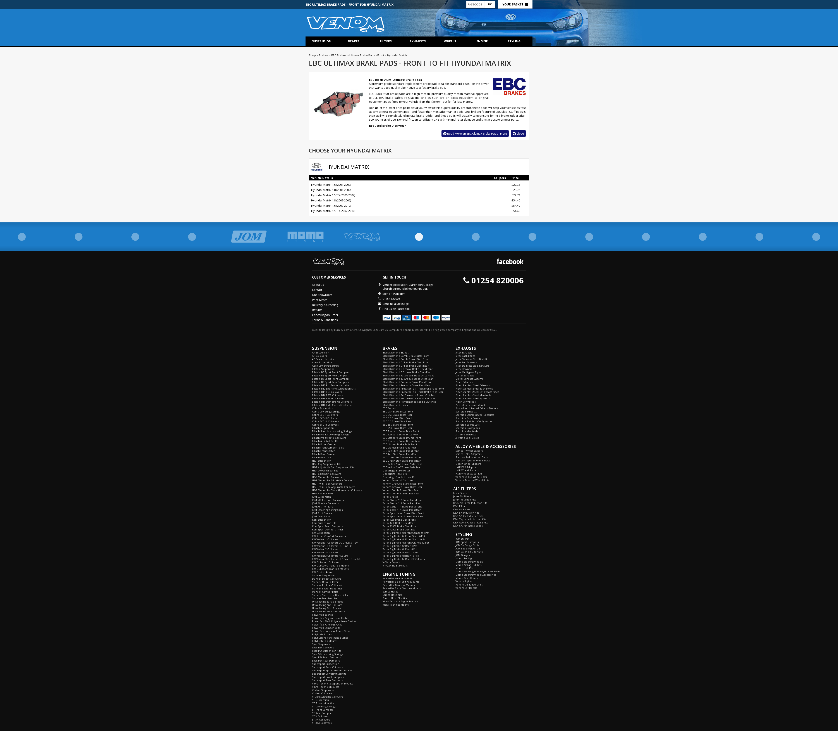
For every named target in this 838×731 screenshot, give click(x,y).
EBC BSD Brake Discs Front (398, 424)
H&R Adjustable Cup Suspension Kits (333, 467)
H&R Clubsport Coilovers (326, 473)
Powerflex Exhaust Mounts (470, 405)
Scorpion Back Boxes (467, 418)
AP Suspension (320, 352)
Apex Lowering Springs (325, 365)
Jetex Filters (460, 493)
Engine (482, 41)
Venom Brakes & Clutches (398, 480)
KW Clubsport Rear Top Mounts (330, 568)
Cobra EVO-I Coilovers (325, 414)
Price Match (319, 300)
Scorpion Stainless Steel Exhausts (474, 414)
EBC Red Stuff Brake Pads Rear (400, 454)
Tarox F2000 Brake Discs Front (400, 526)
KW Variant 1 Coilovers (325, 539)
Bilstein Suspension (323, 369)
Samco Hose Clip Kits (395, 598)
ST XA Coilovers (321, 719)
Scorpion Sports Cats (467, 424)
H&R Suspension (321, 460)
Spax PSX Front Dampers (326, 657)
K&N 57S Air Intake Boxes (468, 525)
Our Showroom (322, 295)
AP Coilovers (319, 355)
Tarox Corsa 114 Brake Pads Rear (402, 509)
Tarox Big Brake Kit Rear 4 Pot (400, 545)
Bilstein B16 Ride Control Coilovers (332, 405)
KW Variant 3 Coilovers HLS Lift (330, 555)
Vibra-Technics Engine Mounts (400, 601)
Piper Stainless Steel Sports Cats (474, 398)
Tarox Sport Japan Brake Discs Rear (403, 516)
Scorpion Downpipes (467, 428)
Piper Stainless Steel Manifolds (473, 395)
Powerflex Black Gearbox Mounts (402, 588)
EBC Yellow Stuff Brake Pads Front (402, 464)
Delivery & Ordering (325, 305)
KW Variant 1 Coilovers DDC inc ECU (332, 545)
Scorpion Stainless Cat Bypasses (473, 421)
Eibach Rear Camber (324, 454)
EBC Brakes (389, 408)
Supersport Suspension (325, 663)
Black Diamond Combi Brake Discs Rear (405, 359)
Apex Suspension (322, 362)
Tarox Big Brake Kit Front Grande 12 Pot (406, 542)
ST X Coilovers (320, 716)
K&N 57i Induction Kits (466, 512)
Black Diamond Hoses (395, 405)
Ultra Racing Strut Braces (326, 608)
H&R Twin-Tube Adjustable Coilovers (333, 486)
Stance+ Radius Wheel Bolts (471, 457)
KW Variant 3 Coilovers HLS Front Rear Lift (336, 559)
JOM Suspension (321, 496)
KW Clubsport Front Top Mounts (330, 565)
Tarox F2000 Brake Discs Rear (400, 529)
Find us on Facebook (396, 309)
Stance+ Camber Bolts (325, 591)
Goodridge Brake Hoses (396, 470)
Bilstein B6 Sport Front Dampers (330, 372)
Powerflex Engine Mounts (397, 578)
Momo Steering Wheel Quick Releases (477, 571)
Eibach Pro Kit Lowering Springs (330, 434)
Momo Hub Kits (464, 568)
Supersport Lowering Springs (329, 673)
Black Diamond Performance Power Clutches (409, 395)
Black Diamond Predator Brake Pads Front (407, 382)
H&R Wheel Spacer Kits (468, 473)
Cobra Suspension (322, 408)
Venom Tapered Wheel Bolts (472, 480)
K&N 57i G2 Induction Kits (468, 516)
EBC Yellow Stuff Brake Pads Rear (402, 467)
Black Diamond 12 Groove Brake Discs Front (408, 375)
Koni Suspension (321, 519)
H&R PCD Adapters (466, 467)
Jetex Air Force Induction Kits (470, 502)
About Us (318, 285)
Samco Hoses (390, 591)
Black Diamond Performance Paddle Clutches (409, 401)
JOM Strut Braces (322, 513)
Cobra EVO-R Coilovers (325, 424)
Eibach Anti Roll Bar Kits (325, 441)
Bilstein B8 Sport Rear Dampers (330, 382)
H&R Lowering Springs (325, 470)
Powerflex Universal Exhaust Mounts (476, 408)
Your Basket (513, 4)
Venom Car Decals (466, 587)
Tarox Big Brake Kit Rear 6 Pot (400, 549)
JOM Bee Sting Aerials (467, 548)
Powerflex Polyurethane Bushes (330, 618)
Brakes (353, 41)
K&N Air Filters (461, 509)
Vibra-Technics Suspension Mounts (332, 683)
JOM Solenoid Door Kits (469, 551)
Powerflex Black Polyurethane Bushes (334, 621)
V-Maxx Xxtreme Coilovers (327, 696)
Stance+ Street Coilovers (326, 578)
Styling (514, 41)
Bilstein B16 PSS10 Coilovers (328, 398)
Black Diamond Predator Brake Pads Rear (407, 385)
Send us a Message (396, 304)
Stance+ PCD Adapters (468, 454)
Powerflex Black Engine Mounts (401, 581)
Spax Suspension (321, 644)
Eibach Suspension (323, 428)
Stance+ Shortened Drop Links (330, 595)
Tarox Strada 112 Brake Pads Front (402, 500)
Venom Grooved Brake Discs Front (403, 483)
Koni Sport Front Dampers (327, 526)
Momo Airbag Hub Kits (468, 564)
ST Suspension (320, 700)
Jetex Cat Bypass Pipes (468, 372)
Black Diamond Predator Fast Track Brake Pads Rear (413, 391)
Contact (317, 290)
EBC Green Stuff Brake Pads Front (402, 457)
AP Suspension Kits (323, 359)
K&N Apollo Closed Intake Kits (470, 522)
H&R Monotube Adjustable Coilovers (333, 480)
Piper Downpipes (465, 401)
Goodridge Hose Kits (395, 473)
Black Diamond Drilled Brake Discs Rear (406, 365)
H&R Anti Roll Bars (322, 493)
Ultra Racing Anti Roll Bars (327, 604)
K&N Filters (459, 506)
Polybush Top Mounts (324, 641)
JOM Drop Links (321, 516)
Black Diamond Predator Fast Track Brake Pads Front (413, 388)
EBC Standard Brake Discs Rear (400, 434)
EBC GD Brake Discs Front (397, 418)
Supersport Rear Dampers (327, 680)
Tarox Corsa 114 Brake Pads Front (402, 506)
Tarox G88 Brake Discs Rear (399, 523)
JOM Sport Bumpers (467, 542)
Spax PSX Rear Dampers (326, 660)
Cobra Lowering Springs (326, 411)
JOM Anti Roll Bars (322, 506)
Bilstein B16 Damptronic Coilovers (332, 401)
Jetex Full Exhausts (466, 362)
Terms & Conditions (325, 320)
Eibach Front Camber (324, 444)
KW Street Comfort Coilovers (329, 536)
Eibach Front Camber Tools (328, 447)
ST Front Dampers (322, 709)
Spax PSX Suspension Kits (326, 650)
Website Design (321, 329)
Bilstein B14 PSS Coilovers (327, 391)
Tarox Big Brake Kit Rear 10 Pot (401, 552)
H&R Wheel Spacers (467, 470)
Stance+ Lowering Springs (327, 588)
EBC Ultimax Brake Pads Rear (399, 447)
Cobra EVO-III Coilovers (325, 421)
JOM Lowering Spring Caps (327, 509)
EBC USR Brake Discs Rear (397, 414)
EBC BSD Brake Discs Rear (397, 428)
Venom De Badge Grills (469, 584)
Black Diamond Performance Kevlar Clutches (409, 398)
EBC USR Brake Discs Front (398, 411)
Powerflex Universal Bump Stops (331, 631)
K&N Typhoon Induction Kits (469, 519)
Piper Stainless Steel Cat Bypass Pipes (477, 391)
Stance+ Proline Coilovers (327, 585)
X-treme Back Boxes (467, 437)
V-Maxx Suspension (323, 690)
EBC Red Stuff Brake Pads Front (401, 450)
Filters (386, 41)
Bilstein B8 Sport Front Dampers (330, 378)
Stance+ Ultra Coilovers (325, 582)
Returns (317, 310)
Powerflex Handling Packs (327, 624)
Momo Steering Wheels (469, 561)
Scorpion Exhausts (466, 411)
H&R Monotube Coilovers (327, 477)
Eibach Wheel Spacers (468, 463)
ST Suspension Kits (323, 703)
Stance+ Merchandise (324, 598)
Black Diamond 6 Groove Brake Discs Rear (407, 372)
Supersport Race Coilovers (327, 667)
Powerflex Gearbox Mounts (399, 585)
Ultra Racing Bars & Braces (327, 601)
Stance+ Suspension (323, 575)
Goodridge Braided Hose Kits (399, 477)
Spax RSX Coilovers (323, 647)
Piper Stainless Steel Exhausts (472, 385)
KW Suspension (321, 532)
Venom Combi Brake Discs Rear (401, 493)
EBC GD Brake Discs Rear (397, 421)
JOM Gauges (462, 555)
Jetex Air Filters (462, 496)
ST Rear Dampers (322, 713)
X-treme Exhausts (465, 434)
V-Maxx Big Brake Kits (395, 565)
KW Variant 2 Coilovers (325, 549)
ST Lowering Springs (324, 706)
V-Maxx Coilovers (322, 693)
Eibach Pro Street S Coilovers (329, 437)
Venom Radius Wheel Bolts (471, 476)
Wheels (450, 41)
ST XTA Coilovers (321, 722)
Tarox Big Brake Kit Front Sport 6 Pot (404, 536)
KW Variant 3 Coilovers (325, 552)
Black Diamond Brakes (396, 352)
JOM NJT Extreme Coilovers (328, 500)
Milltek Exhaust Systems (469, 378)
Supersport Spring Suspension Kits (332, 670)
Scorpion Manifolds (466, 431)
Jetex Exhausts (463, 352)
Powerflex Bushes (322, 614)
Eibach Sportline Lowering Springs (332, 431)
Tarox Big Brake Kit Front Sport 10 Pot (404, 539)
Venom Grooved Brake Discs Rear (402, 486)
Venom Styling (463, 581)
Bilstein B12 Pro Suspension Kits (330, 385)
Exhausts (418, 41)
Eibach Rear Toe (321, 457)
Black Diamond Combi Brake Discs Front (406, 355)
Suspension (321, 41)
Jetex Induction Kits (464, 499)
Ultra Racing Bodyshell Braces (329, 611)
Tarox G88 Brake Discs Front (399, 519)
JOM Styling (462, 538)
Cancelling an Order (325, 315)
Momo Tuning (463, 558)
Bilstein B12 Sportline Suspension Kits (333, 388)
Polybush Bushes (322, 634)
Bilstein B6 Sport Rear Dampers (330, 375)
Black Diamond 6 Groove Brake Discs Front (408, 369)
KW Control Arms (322, 572)
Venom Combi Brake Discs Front (401, 490)
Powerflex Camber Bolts (326, 627)
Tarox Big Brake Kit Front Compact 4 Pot (406, 532)
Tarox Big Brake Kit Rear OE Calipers (404, 559)
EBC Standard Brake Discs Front (401, 431)
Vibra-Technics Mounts (325, 686)
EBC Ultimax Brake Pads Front (400, 444)
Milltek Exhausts (464, 375)
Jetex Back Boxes (465, 355)
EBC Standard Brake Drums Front (402, 437)
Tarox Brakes (390, 496)
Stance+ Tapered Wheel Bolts (472, 460)
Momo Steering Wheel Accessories (475, 574)
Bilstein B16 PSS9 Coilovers (327, 395)
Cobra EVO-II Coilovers (325, 418)
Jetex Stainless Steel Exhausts (472, 365)
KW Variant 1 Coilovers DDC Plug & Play (335, 542)
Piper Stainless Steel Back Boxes (474, 388)
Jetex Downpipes (465, 369)
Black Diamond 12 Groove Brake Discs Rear (408, 378)
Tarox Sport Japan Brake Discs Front (403, 513)
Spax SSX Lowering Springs (327, 654)
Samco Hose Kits (392, 594)
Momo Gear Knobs (466, 578)
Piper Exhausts (463, 382)
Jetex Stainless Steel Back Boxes (473, 359)
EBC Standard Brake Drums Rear (401, 441)
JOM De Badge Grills (467, 545)
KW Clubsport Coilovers (325, 562)
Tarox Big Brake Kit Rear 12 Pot (401, 555)
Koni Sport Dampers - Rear (327, 529)
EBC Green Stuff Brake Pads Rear (402, 460)
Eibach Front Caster (323, 450)
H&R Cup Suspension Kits (326, 464)
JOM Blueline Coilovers (325, 503)
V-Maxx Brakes (391, 562)
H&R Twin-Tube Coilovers (327, 483)
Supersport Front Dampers (327, 677)
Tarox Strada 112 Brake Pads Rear (402, 503)
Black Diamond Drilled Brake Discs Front (406, 362)
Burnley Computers (345, 329)
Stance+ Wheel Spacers (469, 450)
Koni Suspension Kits (324, 523)
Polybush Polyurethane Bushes (330, 637)
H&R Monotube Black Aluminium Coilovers (337, 490)
